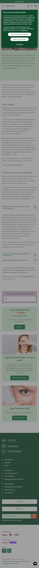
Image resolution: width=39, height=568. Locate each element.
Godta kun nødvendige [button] (19, 39)
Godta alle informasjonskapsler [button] (19, 34)
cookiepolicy (24, 30)
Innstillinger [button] (19, 44)
